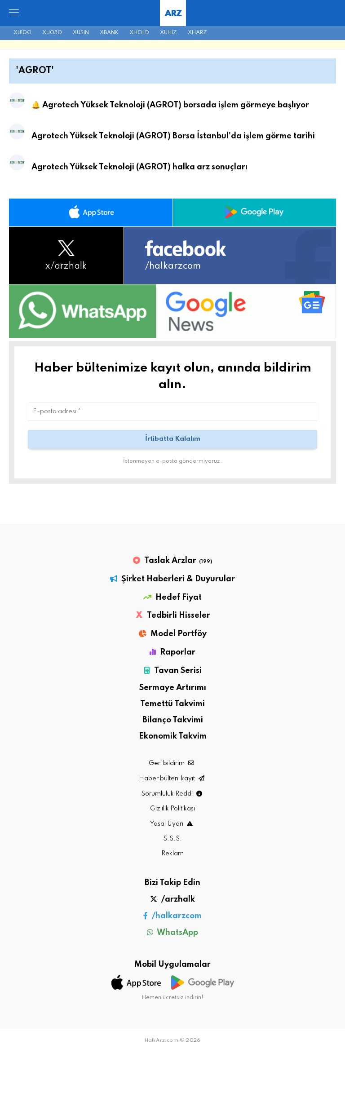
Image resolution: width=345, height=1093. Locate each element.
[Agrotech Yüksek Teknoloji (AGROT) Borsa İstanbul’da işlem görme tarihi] (17, 133)
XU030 (52, 32)
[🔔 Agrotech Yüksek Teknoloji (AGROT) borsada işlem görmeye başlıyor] (17, 102)
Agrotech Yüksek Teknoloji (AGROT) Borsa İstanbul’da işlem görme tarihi (173, 136)
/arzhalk (177, 899)
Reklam (172, 853)
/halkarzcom (176, 916)
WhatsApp (176, 933)
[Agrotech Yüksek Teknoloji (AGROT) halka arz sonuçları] (17, 164)
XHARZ (197, 32)
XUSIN (81, 32)
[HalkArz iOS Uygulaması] (90, 212)
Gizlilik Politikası (172, 808)
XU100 (22, 32)
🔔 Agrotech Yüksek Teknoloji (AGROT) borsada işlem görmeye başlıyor (170, 105)
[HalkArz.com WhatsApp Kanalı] (82, 311)
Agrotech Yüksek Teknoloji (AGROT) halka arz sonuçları (139, 167)
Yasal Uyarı (167, 824)
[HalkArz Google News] (246, 311)
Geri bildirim (167, 763)
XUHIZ (168, 32)
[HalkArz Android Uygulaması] (254, 212)
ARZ (173, 13)
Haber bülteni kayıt (167, 778)
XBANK (109, 32)
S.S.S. (172, 839)
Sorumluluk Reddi (167, 794)
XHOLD (139, 32)
